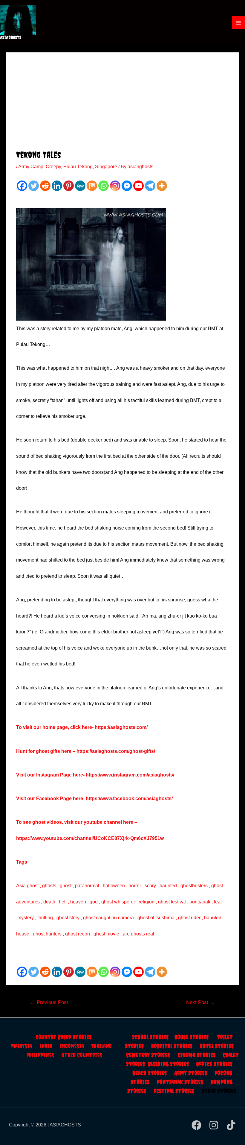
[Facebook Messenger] (127, 186)
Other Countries (82, 1055)
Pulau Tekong (78, 166)
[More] (162, 186)
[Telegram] (150, 186)
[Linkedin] (57, 186)
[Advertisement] (122, 104)
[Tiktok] (231, 1125)
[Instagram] (115, 186)
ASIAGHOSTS (11, 37)
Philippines (44, 1055)
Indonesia (75, 1046)
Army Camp (30, 166)
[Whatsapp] (103, 186)
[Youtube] (138, 186)
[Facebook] (22, 186)
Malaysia (21, 1046)
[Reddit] (45, 186)
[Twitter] (33, 186)
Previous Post (49, 1002)
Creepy (53, 166)
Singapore (106, 166)
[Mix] (92, 186)
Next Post (200, 1002)
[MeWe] (80, 186)
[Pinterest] (68, 186)
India (49, 1046)
